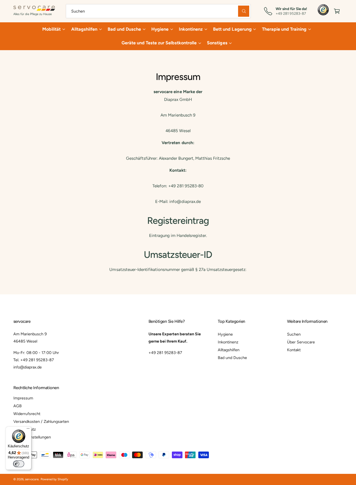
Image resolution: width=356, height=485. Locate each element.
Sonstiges (217, 42)
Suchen (294, 334)
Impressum (23, 398)
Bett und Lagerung (232, 29)
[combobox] (158, 11)
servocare (32, 479)
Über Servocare (301, 342)
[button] (337, 11)
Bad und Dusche (124, 29)
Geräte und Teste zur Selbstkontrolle (159, 42)
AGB (17, 405)
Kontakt (294, 349)
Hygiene (160, 29)
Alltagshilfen (84, 29)
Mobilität (51, 29)
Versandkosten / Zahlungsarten (41, 421)
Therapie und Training (284, 29)
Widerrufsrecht (26, 413)
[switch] (18, 463)
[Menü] (28, 429)
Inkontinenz (191, 29)
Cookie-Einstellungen (32, 437)
